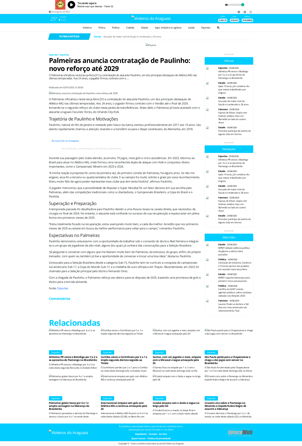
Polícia (101, 27)
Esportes (205, 27)
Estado (144, 27)
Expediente (141, 433)
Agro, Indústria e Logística (168, 27)
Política (115, 27)
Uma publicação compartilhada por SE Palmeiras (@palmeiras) (91, 148)
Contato (153, 433)
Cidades (130, 27)
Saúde (191, 27)
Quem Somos (138, 438)
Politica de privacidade (159, 438)
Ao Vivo (163, 433)
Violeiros (87, 27)
